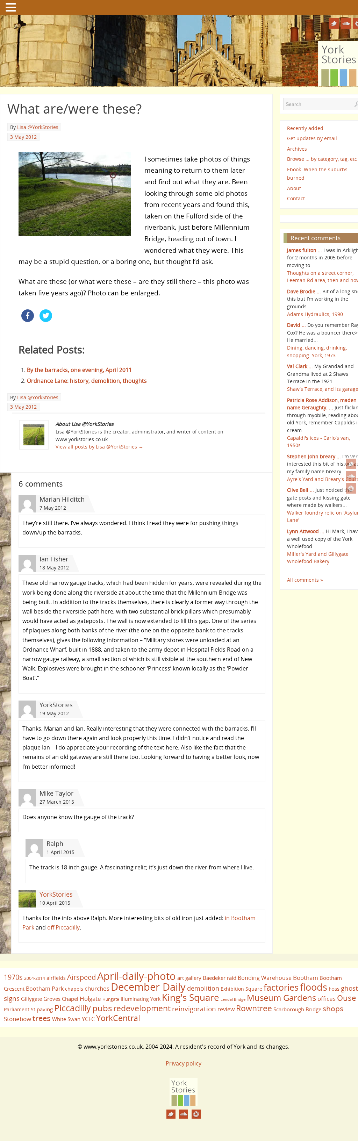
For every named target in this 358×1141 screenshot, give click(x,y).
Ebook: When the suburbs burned (317, 173)
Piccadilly (72, 1008)
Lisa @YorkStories (37, 127)
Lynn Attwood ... (305, 531)
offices (326, 998)
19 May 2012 (54, 713)
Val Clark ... (300, 366)
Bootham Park (45, 988)
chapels (74, 988)
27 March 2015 (57, 801)
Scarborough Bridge (297, 1009)
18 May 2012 (54, 567)
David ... (296, 325)
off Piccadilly (63, 927)
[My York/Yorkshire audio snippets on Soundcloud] (351, 476)
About (294, 188)
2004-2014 (34, 978)
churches (97, 988)
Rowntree (254, 1008)
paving (45, 1009)
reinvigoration (194, 1008)
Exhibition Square (241, 988)
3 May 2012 (23, 137)
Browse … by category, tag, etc (322, 159)
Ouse (346, 997)
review (226, 1009)
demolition (203, 988)
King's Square (190, 997)
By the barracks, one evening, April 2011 (79, 370)
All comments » (305, 579)
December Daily (148, 987)
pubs (102, 1008)
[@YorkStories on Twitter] (351, 464)
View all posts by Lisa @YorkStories (99, 446)
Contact (296, 198)
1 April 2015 (60, 852)
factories (281, 987)
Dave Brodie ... (304, 291)
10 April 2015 (55, 902)
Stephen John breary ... (314, 456)
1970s (13, 977)
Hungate (110, 999)
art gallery (189, 977)
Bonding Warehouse (265, 978)
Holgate (90, 998)
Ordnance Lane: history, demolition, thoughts (87, 381)
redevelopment (142, 1008)
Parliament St (19, 1009)
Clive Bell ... (300, 490)
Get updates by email (312, 138)
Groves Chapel (60, 998)
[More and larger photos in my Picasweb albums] (351, 488)
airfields (56, 978)
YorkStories (56, 894)
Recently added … (308, 128)
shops (333, 1008)
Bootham (305, 977)
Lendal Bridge (233, 999)
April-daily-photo (136, 976)
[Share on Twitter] (46, 319)
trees (42, 1018)
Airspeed (81, 977)
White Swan (66, 1019)
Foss (334, 988)
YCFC (88, 1019)
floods (313, 987)
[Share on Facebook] (27, 319)
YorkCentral (118, 1018)
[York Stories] (184, 1103)
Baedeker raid (219, 977)
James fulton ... (304, 250)
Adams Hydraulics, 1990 (315, 314)
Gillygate (31, 998)
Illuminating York (140, 999)
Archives (297, 148)
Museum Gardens (281, 997)
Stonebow (17, 1018)
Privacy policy (183, 1063)
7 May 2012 (53, 507)
